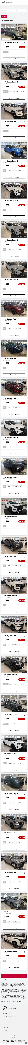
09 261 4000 (15, 6)
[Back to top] (26, 1043)
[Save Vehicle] (24, 43)
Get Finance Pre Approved (14, 58)
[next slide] (26, 32)
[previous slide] (2, 32)
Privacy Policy (19, 1040)
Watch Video (23, 38)
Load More (14, 975)
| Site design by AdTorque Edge (16, 1041)
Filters (5, 16)
